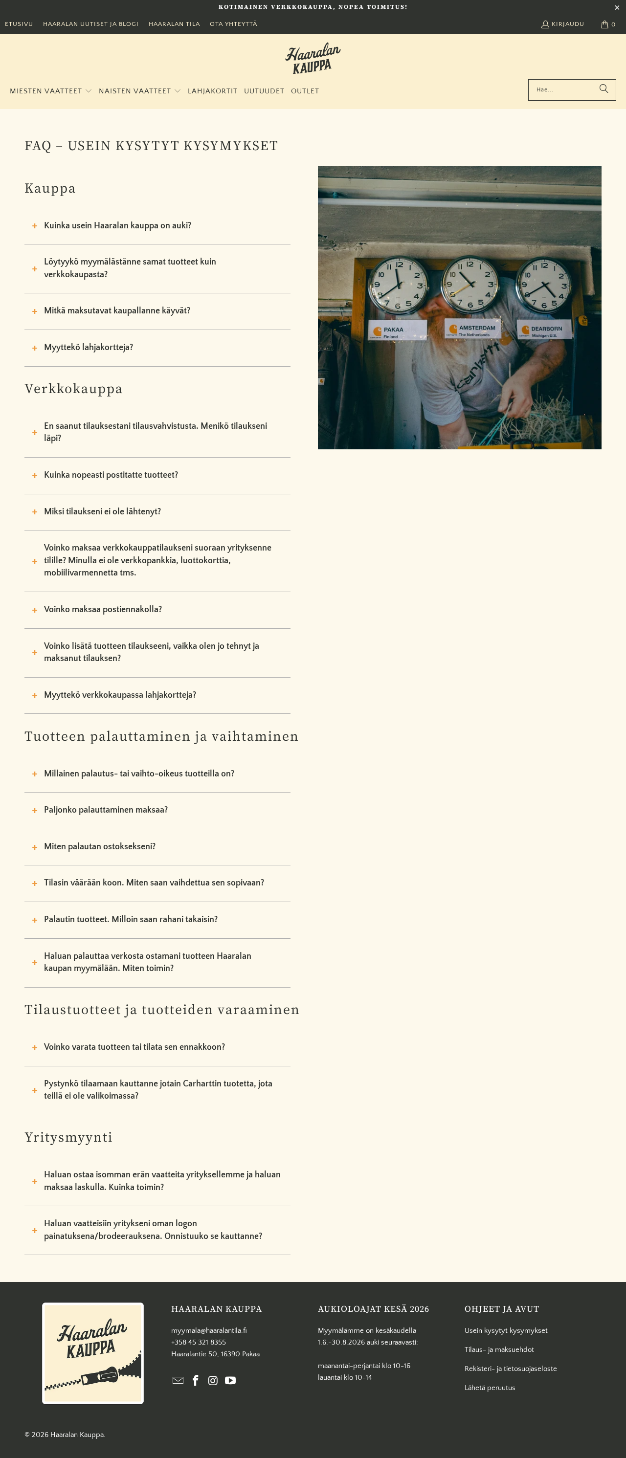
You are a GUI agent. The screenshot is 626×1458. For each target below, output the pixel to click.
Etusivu (19, 24)
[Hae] (604, 90)
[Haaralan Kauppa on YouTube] (231, 1381)
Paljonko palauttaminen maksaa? (106, 810)
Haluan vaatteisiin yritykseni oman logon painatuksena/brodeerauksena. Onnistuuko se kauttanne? (153, 1230)
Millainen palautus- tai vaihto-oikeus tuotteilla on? (139, 774)
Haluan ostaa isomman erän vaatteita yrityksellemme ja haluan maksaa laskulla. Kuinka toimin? (162, 1181)
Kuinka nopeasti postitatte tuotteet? (111, 475)
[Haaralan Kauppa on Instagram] (213, 1381)
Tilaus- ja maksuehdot (499, 1350)
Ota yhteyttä (233, 24)
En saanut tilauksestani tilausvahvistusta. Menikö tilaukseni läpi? (155, 432)
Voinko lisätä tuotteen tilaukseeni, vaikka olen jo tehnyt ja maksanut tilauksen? (151, 652)
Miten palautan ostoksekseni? (100, 847)
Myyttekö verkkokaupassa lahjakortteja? (120, 695)
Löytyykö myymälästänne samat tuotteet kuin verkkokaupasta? (130, 268)
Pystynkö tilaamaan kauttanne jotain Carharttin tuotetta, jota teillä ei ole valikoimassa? (158, 1090)
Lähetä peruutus (490, 1388)
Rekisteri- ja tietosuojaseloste (511, 1369)
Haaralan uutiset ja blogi (91, 24)
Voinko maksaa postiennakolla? (103, 610)
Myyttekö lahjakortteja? (88, 348)
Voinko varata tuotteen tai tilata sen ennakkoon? (134, 1047)
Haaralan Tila (174, 24)
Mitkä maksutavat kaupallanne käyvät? (117, 311)
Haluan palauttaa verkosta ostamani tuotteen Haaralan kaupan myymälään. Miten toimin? (147, 962)
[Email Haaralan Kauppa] (178, 1381)
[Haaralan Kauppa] (313, 59)
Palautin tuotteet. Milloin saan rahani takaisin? (131, 920)
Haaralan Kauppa (77, 1435)
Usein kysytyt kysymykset (506, 1330)
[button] (51, 92)
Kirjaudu (568, 24)
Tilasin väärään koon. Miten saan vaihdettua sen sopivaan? (154, 883)
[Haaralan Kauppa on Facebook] (196, 1381)
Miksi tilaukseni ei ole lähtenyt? (102, 512)
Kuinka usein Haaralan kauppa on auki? (117, 226)
